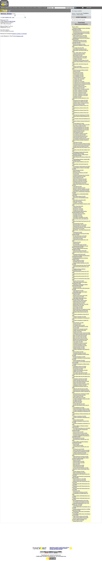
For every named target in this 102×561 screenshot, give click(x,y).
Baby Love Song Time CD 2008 (80, 338)
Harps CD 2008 (76, 490)
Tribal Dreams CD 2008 (78, 290)
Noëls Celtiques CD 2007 (78, 260)
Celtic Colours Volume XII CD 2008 (80, 517)
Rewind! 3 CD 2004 (77, 30)
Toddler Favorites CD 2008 (79, 348)
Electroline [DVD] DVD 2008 (79, 254)
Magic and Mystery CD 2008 (79, 472)
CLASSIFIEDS (60, 548)
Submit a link (20, 36)
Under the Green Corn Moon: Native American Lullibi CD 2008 (80, 458)
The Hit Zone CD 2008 (78, 368)
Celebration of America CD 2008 (80, 378)
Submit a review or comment (19, 33)
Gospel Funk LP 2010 (77, 521)
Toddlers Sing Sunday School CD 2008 (81, 332)
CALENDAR (55, 548)
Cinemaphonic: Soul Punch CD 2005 (81, 190)
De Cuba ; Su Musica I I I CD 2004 (80, 94)
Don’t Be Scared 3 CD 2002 (79, 213)
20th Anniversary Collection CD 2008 (81, 390)
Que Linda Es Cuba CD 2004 (79, 134)
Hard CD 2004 (76, 243)
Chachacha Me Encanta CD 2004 (80, 136)
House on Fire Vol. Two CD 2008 (80, 433)
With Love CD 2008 (77, 402)
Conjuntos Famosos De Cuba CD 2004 (81, 144)
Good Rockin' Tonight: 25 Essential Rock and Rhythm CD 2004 (80, 153)
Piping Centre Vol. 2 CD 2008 (79, 478)
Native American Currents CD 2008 (80, 456)
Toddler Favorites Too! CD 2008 (80, 380)
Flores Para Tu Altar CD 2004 (79, 126)
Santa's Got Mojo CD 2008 (79, 303)
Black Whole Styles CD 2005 (79, 196)
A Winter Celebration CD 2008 (79, 452)
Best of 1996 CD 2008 (78, 308)
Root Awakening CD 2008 (78, 438)
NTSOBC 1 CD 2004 (77, 59)
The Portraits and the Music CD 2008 (81, 501)
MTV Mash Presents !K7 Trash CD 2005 (81, 227)
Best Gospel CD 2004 (77, 55)
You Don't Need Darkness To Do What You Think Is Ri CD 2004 (80, 34)
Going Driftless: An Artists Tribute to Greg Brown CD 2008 (80, 442)
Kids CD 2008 (76, 444)
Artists (2, 7)
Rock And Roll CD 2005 (78, 223)
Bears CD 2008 (76, 464)
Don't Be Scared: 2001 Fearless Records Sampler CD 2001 (79, 212)
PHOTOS (51, 548)
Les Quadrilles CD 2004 (78, 75)
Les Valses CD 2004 (77, 80)
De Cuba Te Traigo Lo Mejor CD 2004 (81, 124)
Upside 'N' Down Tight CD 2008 (80, 300)
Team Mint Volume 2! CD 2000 (79, 182)
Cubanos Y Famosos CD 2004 (79, 86)
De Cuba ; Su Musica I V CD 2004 (80, 95)
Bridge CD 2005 (76, 171)
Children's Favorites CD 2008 (79, 316)
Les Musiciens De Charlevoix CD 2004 (81, 82)
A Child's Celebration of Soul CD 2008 (81, 398)
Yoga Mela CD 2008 (77, 505)
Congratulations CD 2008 (78, 407)
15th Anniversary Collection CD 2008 (81, 393)
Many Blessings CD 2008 (78, 465)
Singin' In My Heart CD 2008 (79, 382)
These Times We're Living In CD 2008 (81, 450)
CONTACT (57, 547)
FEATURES (52, 549)
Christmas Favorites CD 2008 (79, 353)
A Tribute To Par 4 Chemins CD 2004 (81, 89)
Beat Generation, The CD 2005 (79, 224)
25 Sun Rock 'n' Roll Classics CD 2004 (81, 166)
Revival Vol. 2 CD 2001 (78, 210)
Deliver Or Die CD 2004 (78, 73)
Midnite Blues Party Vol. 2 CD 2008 (80, 304)
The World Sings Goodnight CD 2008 (81, 451)
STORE (60, 547)
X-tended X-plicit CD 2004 (78, 85)
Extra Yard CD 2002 (77, 201)
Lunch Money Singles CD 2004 (80, 49)
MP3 (23, 7)
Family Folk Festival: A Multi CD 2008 (81, 408)
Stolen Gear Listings (31, 7)
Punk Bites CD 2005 (77, 215)
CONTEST (65, 548)
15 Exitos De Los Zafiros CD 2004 (80, 101)
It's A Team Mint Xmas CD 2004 (79, 244)
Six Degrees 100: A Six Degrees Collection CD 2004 (79, 42)
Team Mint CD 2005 (77, 186)
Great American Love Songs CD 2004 (81, 31)
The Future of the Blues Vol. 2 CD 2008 (81, 428)
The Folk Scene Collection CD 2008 (81, 434)
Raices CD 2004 (76, 71)
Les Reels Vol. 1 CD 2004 (78, 78)
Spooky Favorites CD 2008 (79, 360)
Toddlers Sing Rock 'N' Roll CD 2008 (81, 383)
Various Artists (6, 13)
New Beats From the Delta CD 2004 (81, 60)
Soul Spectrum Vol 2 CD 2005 (79, 237)
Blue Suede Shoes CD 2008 (79, 397)
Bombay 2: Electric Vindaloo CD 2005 (81, 189)
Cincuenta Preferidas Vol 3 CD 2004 (81, 129)
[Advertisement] (97, 33)
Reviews (15, 7)
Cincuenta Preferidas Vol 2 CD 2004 (81, 128)
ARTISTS (67, 547)
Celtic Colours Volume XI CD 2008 (80, 516)
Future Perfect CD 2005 (78, 177)
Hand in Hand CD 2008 (78, 419)
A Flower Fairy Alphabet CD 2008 (80, 329)
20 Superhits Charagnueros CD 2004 (81, 138)
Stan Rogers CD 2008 (78, 306)
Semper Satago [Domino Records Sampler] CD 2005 (80, 249)
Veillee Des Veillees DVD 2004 (79, 250)
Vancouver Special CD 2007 (79, 187)
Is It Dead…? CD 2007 (78, 202)
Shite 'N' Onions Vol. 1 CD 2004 (80, 35)
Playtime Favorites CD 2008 (79, 356)
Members (40, 7)
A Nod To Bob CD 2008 (78, 445)
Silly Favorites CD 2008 (78, 351)
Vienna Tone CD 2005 (78, 238)
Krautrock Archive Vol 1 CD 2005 (80, 181)
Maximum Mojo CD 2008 (78, 305)
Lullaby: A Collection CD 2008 (79, 416)
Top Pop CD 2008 (77, 324)
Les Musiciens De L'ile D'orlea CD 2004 (81, 84)
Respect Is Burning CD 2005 (79, 176)
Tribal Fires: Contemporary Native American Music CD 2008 (80, 285)
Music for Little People (9, 21)
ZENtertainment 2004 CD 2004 (79, 40)
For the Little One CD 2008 (79, 403)
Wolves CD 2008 (76, 460)
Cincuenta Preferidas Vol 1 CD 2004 (81, 127)
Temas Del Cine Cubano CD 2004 (80, 100)
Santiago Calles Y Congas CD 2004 (81, 102)
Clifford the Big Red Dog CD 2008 (80, 388)
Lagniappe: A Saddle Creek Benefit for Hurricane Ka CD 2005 (81, 256)
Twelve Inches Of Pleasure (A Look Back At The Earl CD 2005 (80, 246)
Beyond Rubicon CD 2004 (78, 87)
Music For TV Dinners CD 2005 (80, 179)
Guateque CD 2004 (77, 96)
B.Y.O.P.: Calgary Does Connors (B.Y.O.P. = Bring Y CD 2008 (79, 519)
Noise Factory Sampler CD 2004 (80, 36)
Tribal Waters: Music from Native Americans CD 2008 (79, 292)
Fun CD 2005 (76, 173)
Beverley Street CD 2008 (78, 280)
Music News (9, 7)
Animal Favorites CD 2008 (78, 346)
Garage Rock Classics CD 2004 (80, 56)
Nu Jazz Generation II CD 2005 (80, 235)
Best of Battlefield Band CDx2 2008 (80, 500)
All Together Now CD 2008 (79, 325)
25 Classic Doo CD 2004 (78, 47)
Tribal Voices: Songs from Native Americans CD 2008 (79, 283)
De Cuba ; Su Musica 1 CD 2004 (80, 90)
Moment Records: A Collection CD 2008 (81, 309)
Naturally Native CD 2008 (78, 461)
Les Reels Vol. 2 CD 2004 (78, 81)
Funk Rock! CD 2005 (77, 232)
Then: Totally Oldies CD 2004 (79, 52)
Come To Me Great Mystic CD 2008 (80, 467)
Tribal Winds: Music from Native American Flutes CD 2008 (79, 299)
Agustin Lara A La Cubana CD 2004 (81, 146)
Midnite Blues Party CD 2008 (79, 301)
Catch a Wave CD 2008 (78, 396)
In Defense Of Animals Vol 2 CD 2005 (81, 175)
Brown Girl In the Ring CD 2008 (80, 340)
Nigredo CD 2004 (77, 242)
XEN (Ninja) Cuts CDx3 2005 (79, 200)
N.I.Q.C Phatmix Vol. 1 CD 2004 (80, 57)
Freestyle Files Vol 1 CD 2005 (79, 226)
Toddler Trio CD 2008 (77, 371)
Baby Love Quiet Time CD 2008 (80, 335)
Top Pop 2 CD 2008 (77, 331)
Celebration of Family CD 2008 (79, 385)
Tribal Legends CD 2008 (78, 296)
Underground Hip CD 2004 (79, 54)
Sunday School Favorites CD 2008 (80, 326)
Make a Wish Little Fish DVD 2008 (80, 310)
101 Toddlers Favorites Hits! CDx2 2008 (81, 334)
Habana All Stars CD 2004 (78, 131)
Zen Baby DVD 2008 (77, 401)
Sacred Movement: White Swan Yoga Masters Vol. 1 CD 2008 (80, 504)
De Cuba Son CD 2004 (78, 72)
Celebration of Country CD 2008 (80, 343)
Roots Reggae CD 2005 (78, 170)
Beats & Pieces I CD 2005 (78, 228)
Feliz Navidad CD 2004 (78, 132)
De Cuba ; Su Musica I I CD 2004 (80, 91)
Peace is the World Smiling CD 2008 (81, 381)
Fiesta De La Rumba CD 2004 (79, 92)
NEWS (57, 549)
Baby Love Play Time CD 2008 (79, 336)
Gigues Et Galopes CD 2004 (79, 77)
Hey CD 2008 (76, 327)
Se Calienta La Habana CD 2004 (80, 133)
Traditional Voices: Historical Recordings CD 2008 (78, 269)
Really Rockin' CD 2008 (78, 322)
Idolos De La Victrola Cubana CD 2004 (81, 143)
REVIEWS (60, 549)
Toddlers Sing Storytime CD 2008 (80, 370)
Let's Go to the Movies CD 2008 (80, 345)
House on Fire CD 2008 (78, 431)
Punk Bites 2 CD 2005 (78, 216)
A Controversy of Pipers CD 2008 (80, 492)
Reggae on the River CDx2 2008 (80, 295)
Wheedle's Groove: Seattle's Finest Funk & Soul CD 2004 (80, 155)
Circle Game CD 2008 (78, 341)
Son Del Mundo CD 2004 (78, 123)
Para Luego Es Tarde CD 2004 (79, 137)
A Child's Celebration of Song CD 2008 (81, 410)
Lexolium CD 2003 (77, 207)
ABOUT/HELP (52, 547)
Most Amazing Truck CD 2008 (79, 367)
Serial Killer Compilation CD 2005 (80, 217)
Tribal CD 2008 (76, 294)
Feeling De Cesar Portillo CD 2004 (80, 70)
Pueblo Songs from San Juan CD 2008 (81, 265)
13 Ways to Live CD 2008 (78, 449)
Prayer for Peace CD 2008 (78, 462)
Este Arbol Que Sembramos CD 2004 (81, 115)
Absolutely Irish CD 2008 (78, 261)
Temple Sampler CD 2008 (78, 471)
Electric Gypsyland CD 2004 (79, 44)
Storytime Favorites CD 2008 (79, 395)
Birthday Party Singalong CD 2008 (80, 339)
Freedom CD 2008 (77, 286)
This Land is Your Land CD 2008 (80, 372)
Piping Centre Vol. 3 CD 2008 (79, 480)
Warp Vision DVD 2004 (78, 206)
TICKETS (64, 547)
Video (19, 7)
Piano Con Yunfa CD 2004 (79, 104)
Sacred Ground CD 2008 (78, 466)
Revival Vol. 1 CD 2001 (78, 208)
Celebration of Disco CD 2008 (79, 366)
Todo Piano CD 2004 (77, 142)
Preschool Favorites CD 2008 (79, 344)
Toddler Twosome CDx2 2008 (79, 330)
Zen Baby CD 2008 (77, 400)
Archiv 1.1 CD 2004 (77, 66)
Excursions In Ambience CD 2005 (80, 172)
